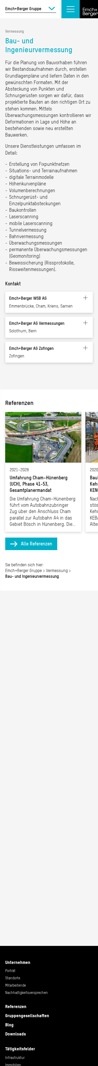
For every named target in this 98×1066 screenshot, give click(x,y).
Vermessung (14, 31)
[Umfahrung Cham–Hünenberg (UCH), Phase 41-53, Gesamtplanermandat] (43, 472)
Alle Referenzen (36, 543)
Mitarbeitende (15, 985)
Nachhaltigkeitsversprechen (26, 993)
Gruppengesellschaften (27, 1015)
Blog (9, 1024)
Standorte (12, 978)
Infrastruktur (15, 1058)
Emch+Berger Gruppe (23, 570)
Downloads (15, 1033)
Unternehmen (17, 962)
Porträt (10, 971)
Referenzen (15, 1006)
